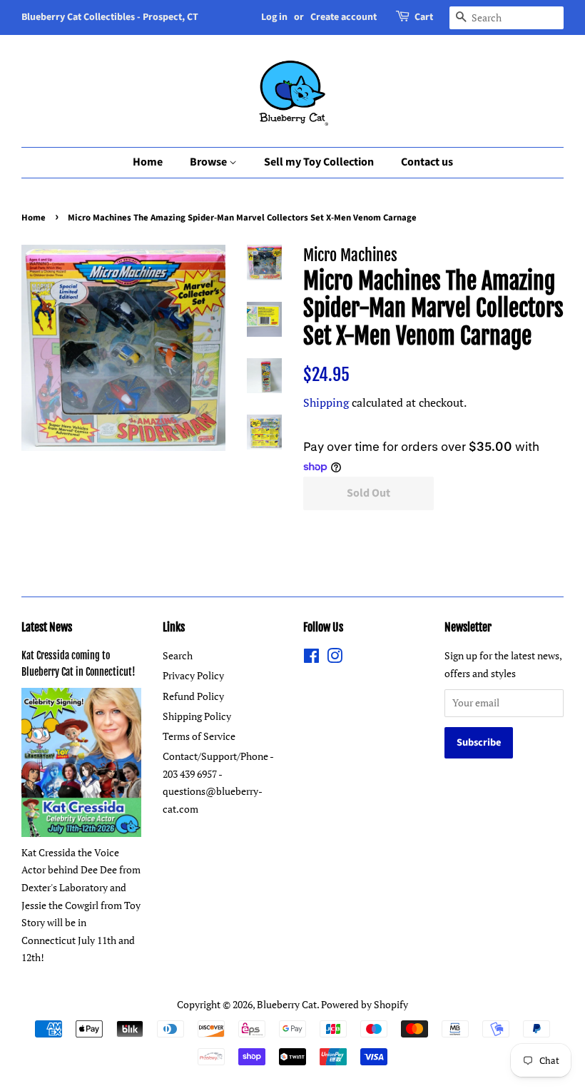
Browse (209, 162)
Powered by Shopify (364, 1004)
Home (148, 162)
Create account (343, 17)
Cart (423, 17)
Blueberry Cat (287, 1004)
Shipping (326, 402)
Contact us (427, 162)
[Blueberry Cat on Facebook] (311, 658)
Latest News (46, 627)
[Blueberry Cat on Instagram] (334, 658)
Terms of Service (199, 736)
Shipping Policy (197, 716)
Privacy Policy (193, 675)
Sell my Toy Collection (319, 162)
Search (178, 655)
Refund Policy (193, 696)
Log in (274, 17)
